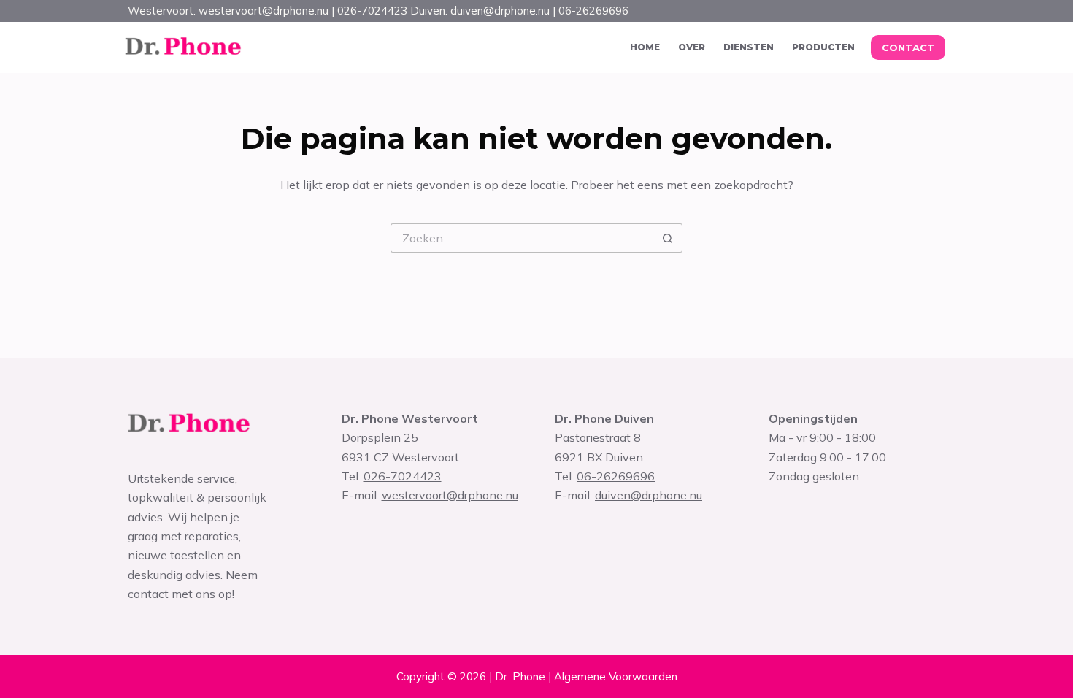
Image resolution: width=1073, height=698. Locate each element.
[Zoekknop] (667, 238)
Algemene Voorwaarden (615, 676)
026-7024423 (403, 476)
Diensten (748, 47)
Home (645, 47)
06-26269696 (616, 476)
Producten (823, 47)
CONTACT (908, 47)
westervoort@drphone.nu (450, 495)
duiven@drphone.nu (648, 495)
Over (691, 47)
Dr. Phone (520, 676)
